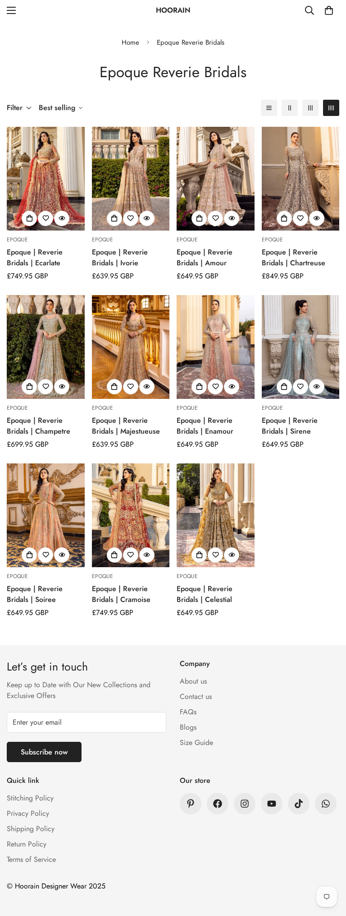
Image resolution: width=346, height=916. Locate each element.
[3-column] (310, 108)
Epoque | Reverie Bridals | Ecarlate (35, 257)
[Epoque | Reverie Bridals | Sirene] (301, 347)
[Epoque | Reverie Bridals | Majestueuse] (131, 347)
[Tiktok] (299, 803)
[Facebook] (217, 803)
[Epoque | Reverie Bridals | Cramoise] (131, 515)
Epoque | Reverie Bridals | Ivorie (120, 257)
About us (193, 681)
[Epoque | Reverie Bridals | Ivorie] (131, 179)
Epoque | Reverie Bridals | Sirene (290, 425)
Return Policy (26, 844)
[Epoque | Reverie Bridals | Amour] (216, 179)
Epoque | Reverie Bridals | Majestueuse (126, 425)
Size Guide (196, 742)
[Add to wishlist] (45, 218)
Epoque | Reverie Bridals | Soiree (35, 594)
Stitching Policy (30, 798)
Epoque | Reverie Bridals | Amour (204, 257)
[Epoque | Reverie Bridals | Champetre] (46, 347)
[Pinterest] (190, 803)
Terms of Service (31, 859)
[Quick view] (61, 218)
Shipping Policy (31, 828)
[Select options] (29, 218)
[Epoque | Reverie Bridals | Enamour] (216, 347)
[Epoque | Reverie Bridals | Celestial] (216, 515)
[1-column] (269, 108)
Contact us (196, 696)
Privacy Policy (28, 813)
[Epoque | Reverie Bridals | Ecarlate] (46, 179)
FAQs (188, 712)
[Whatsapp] (326, 803)
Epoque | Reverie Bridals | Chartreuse (293, 257)
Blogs (188, 727)
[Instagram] (244, 803)
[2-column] (290, 108)
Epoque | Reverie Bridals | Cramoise (121, 594)
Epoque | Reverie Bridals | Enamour (205, 425)
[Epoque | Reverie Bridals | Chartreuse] (301, 179)
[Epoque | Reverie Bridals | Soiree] (46, 515)
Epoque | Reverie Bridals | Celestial (204, 594)
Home (130, 42)
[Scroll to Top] (328, 866)
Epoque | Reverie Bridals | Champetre (38, 425)
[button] (329, 10)
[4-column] (331, 108)
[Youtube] (271, 803)
